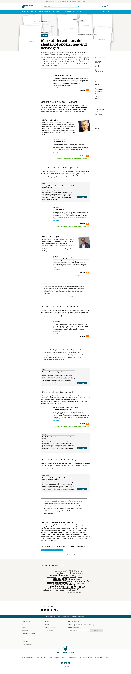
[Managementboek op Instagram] (69, 663)
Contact (24, 627)
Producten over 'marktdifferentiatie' (51, 550)
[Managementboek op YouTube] (65, 663)
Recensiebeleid (25, 641)
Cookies (63, 657)
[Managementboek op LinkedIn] (62, 663)
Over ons (24, 624)
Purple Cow (47, 350)
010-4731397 (106, 11)
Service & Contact (98, 657)
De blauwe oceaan (49, 501)
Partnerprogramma (27, 644)
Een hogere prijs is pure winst (79, 296)
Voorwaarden (25, 630)
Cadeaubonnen (49, 630)
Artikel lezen (81, 197)
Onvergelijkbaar (99, 91)
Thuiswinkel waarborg (28, 657)
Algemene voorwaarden (41, 657)
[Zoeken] (78, 6)
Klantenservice (26, 622)
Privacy (57, 657)
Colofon (50, 657)
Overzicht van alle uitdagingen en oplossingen (66, 554)
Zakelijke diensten (49, 624)
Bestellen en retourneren (28, 633)
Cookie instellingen (72, 657)
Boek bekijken (56, 87)
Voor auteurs (25, 638)
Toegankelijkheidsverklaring (85, 657)
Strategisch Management (101, 65)
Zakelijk (47, 622)
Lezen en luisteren (26, 636)
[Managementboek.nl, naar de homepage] (28, 7)
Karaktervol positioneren (101, 127)
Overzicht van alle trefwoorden (48, 554)
